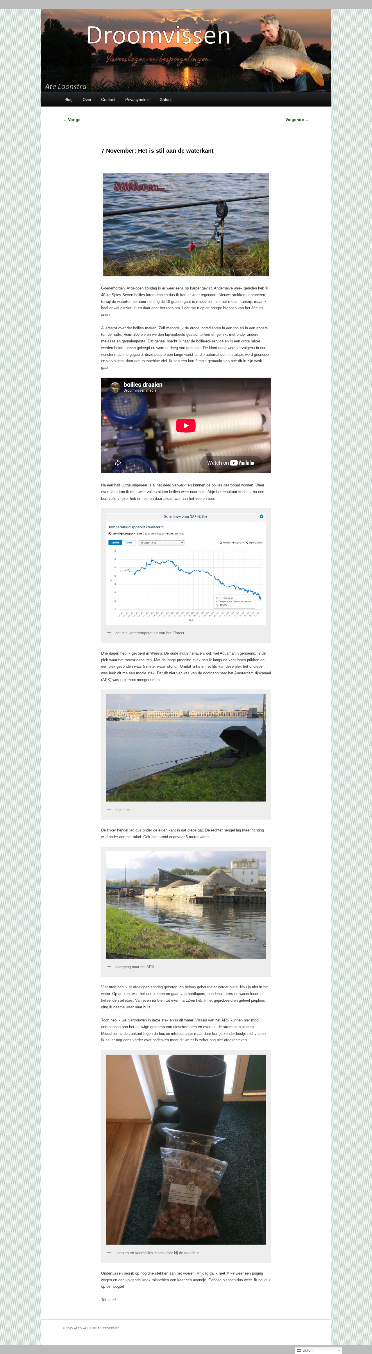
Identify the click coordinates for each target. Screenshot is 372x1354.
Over (87, 99)
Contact (108, 99)
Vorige (72, 119)
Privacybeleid (137, 99)
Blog (69, 99)
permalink (171, 1310)
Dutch (306, 1350)
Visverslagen (134, 1310)
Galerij (165, 99)
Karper (125, 1310)
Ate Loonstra (149, 1310)
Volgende (297, 119)
